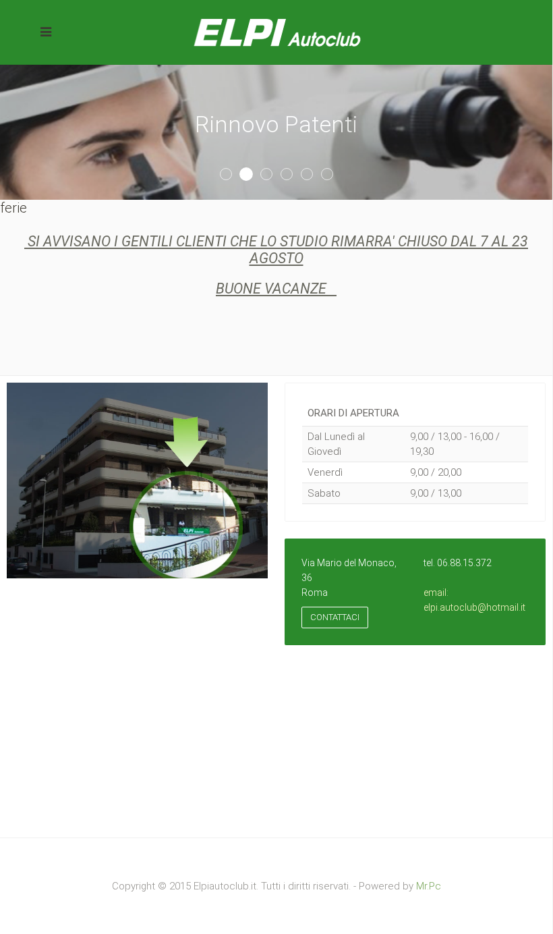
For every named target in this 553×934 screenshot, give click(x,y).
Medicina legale (292, 175)
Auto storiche (332, 175)
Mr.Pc (428, 886)
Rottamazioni (312, 175)
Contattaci (334, 617)
